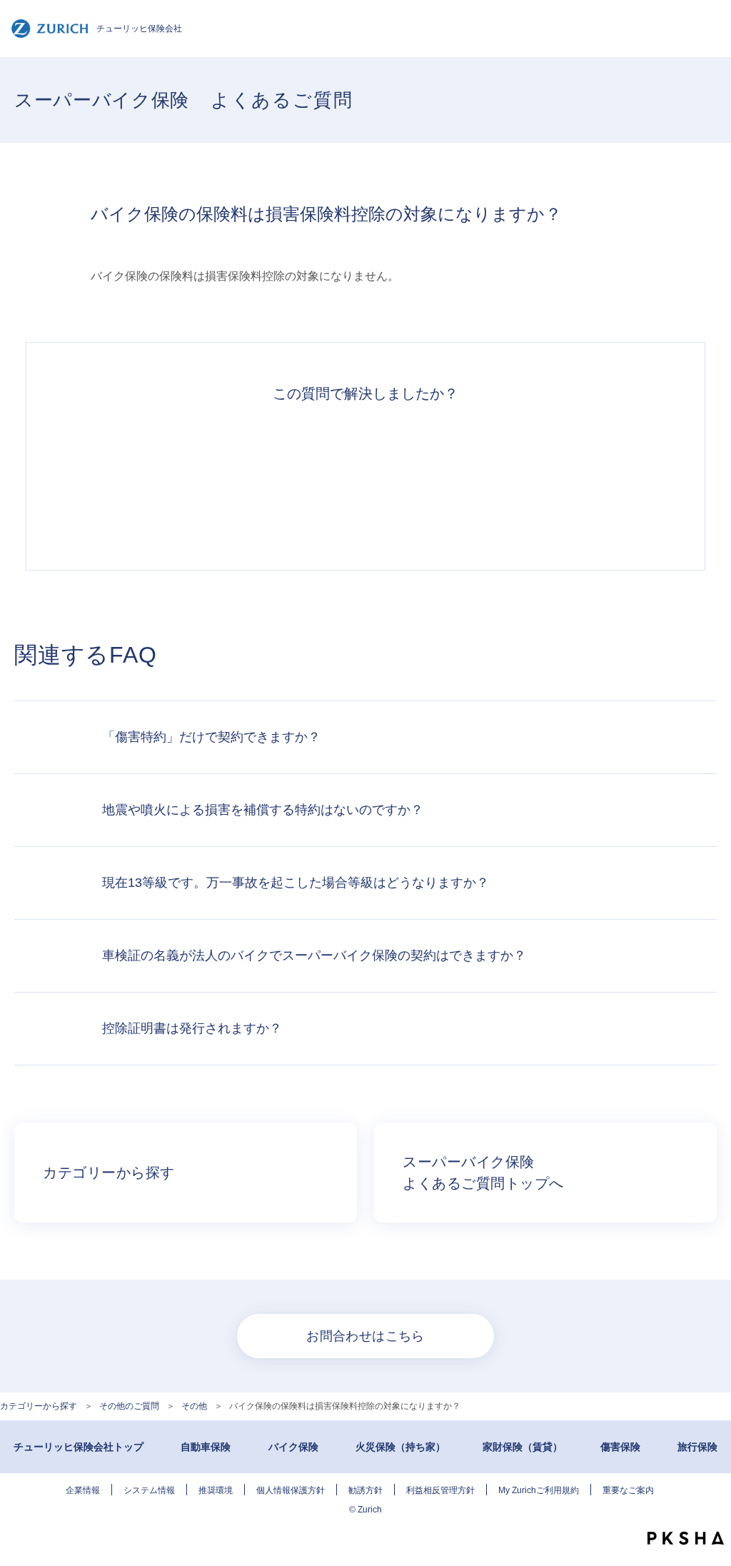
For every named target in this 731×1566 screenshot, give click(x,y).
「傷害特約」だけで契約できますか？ (211, 737)
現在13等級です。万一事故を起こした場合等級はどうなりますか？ (295, 882)
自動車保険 (206, 1446)
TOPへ (709, 1509)
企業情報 (83, 1490)
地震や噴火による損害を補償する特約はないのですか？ (262, 810)
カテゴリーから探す (38, 1406)
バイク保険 (293, 1446)
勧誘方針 (365, 1490)
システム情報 (149, 1490)
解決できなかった (431, 478)
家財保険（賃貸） (523, 1446)
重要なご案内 (628, 1490)
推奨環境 (215, 1490)
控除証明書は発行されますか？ (192, 1028)
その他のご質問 (129, 1406)
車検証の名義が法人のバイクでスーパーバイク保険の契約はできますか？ (314, 955)
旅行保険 (697, 1446)
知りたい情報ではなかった (562, 478)
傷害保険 (620, 1446)
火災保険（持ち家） (400, 1446)
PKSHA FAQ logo (685, 1538)
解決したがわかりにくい (300, 478)
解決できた (168, 478)
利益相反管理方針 (440, 1490)
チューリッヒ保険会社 (139, 29)
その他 (194, 1406)
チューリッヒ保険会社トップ (78, 1446)
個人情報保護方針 (290, 1490)
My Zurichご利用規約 (538, 1490)
